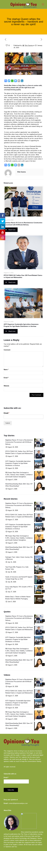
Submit (7, 423)
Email (6, 378)
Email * (6, 777)
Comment (7, 350)
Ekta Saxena (29, 45)
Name (6, 369)
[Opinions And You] (23, 4)
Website (6, 386)
